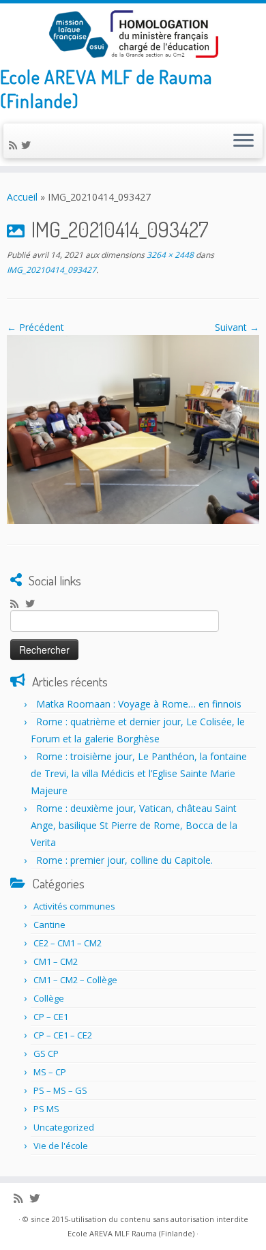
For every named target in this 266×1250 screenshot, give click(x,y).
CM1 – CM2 (55, 961)
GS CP (46, 1053)
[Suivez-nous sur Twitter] (28, 145)
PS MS (46, 1109)
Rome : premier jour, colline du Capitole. (124, 860)
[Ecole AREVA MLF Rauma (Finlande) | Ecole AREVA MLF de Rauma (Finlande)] (133, 34)
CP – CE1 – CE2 (62, 1035)
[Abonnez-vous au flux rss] (15, 145)
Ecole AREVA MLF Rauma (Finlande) (131, 1233)
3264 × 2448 (169, 255)
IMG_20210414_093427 (51, 270)
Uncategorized (63, 1127)
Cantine (49, 924)
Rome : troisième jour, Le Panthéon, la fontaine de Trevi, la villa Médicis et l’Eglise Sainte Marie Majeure (139, 773)
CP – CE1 (50, 1017)
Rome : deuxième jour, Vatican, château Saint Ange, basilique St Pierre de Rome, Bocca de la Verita (134, 825)
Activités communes (74, 906)
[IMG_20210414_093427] (133, 428)
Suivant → (237, 327)
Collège (48, 998)
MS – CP (49, 1072)
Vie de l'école (60, 1145)
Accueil (22, 196)
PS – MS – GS (60, 1090)
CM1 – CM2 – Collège (75, 980)
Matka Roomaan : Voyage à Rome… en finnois (138, 703)
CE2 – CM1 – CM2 (67, 943)
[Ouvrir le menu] (243, 141)
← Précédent (35, 327)
